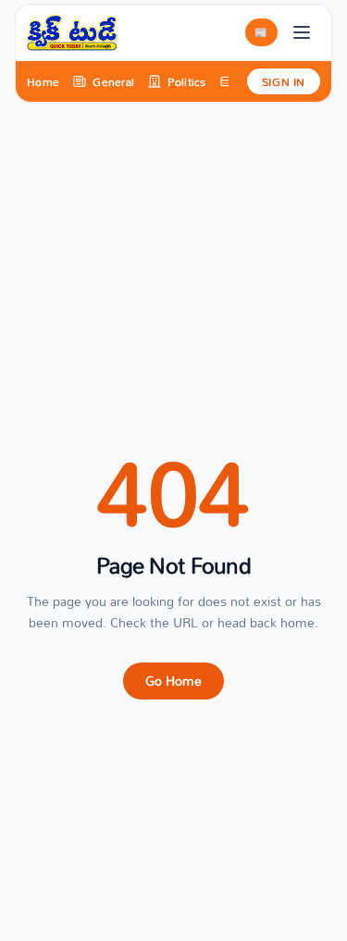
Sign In (283, 81)
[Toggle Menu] (301, 32)
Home (43, 81)
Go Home (173, 680)
